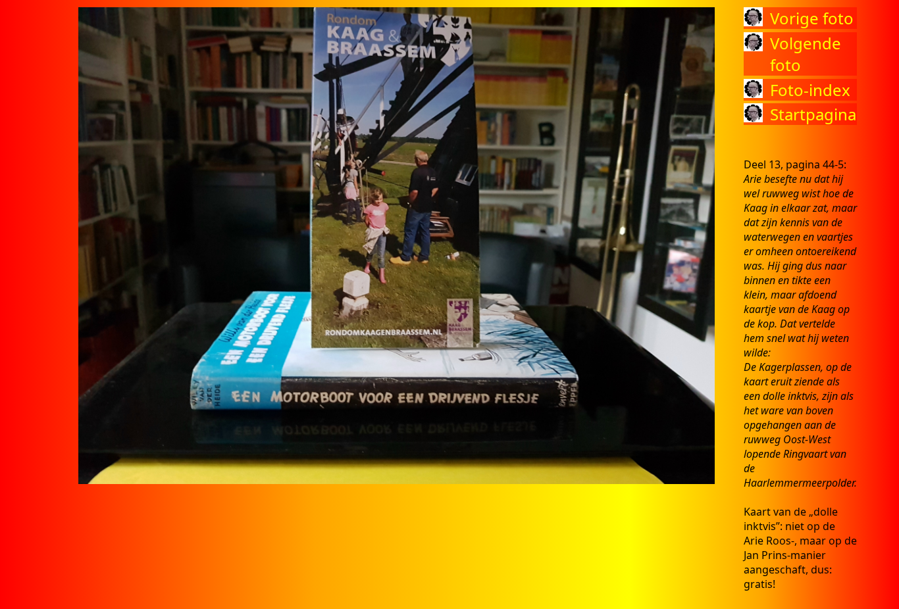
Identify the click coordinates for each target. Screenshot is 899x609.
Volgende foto (805, 54)
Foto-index (810, 90)
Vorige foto (812, 18)
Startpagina (813, 114)
